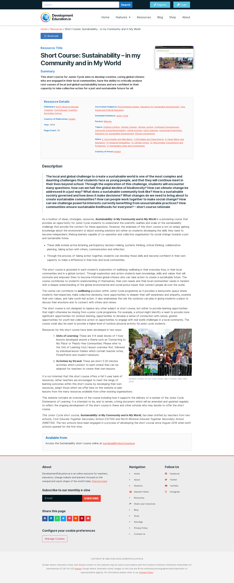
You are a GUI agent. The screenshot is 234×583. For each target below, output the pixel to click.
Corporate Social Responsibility (110, 130)
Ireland (72, 119)
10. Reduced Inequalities (118, 142)
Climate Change (129, 127)
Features (121, 17)
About (186, 17)
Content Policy (146, 572)
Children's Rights (111, 127)
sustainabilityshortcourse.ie (119, 443)
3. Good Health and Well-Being (117, 139)
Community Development (166, 127)
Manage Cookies (55, 538)
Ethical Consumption (145, 133)
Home (105, 17)
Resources (144, 17)
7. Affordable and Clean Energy (148, 139)
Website (108, 121)
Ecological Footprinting (171, 130)
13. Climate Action (140, 142)
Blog (160, 17)
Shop (172, 17)
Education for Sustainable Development (159, 107)
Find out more (99, 481)
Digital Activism (134, 130)
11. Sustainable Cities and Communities (126, 146)
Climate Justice (145, 127)
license (78, 568)
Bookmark (52, 35)
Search (125, 4)
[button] (45, 518)
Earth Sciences (151, 130)
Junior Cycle (122, 115)
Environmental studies (128, 107)
